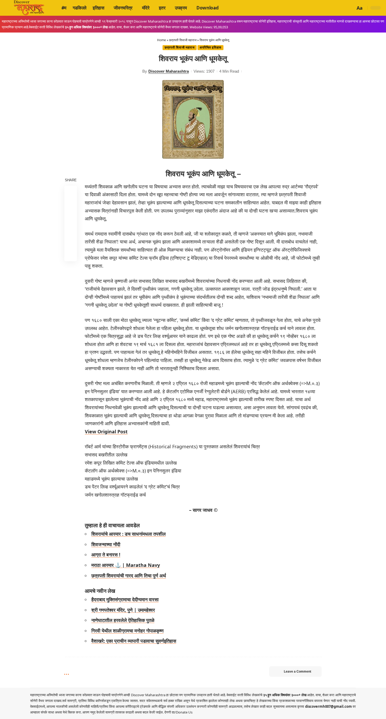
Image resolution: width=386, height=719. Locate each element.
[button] (350, 7)
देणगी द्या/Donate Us (178, 712)
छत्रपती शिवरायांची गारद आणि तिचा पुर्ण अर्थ (128, 575)
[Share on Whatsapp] (70, 217)
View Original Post (106, 431)
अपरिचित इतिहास (210, 47)
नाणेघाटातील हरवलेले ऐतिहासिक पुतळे (122, 620)
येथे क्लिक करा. (72, 712)
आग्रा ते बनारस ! (105, 554)
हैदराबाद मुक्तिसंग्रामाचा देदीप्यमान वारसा (125, 599)
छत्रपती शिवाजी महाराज (182, 40)
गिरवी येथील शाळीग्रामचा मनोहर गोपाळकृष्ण (127, 630)
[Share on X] (70, 204)
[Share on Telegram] (70, 229)
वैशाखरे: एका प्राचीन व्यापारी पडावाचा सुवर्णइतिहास (133, 641)
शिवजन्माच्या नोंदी (105, 544)
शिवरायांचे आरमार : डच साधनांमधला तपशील (128, 534)
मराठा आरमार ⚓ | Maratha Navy (125, 565)
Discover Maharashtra (168, 71)
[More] (70, 254)
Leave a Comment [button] (297, 671)
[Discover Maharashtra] (29, 8)
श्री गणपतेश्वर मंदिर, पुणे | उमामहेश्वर (123, 610)
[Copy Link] (70, 242)
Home (161, 40)
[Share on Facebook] (70, 191)
